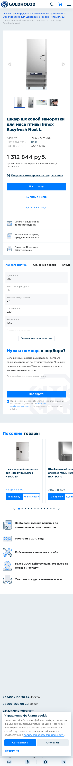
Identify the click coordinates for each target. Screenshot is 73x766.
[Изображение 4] (53, 102)
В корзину (36, 186)
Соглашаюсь (20, 742)
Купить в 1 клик (36, 197)
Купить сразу (31, 496)
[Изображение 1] (19, 102)
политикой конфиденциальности (44, 735)
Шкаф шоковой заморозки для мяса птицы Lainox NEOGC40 (22, 473)
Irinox (34, 142)
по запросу (14, 490)
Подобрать (36, 394)
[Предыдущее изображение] (10, 64)
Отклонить (53, 742)
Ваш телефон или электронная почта (26, 376)
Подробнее (12, 750)
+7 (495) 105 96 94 (16, 697)
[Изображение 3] (42, 102)
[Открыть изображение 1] (36, 64)
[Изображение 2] (30, 102)
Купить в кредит (36, 207)
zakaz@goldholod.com (18, 710)
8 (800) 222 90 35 (15, 703)
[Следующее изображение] (63, 64)
